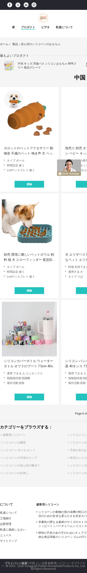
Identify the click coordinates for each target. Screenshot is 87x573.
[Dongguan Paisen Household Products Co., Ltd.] (43, 18)
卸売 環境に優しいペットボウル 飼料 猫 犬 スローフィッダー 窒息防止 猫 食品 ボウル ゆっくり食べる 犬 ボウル (29, 257)
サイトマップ (8, 540)
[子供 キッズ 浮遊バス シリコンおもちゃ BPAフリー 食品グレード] (9, 65)
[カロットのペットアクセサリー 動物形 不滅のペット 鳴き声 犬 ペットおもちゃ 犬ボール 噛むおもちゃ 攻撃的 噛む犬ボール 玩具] (29, 116)
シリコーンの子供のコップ (20, 457)
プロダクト (28, 27)
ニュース (5, 535)
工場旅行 (5, 518)
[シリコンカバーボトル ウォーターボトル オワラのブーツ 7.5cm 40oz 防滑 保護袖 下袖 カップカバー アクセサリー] (29, 329)
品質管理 (5, 524)
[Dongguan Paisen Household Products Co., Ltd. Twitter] (18, 5)
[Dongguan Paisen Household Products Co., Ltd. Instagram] (34, 4)
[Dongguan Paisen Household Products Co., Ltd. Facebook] (9, 4)
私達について (64, 27)
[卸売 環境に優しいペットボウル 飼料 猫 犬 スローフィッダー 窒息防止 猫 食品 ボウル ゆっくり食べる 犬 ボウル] (29, 222)
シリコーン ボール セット (19, 450)
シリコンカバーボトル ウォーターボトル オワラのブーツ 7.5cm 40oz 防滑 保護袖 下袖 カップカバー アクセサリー (29, 364)
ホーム (4, 44)
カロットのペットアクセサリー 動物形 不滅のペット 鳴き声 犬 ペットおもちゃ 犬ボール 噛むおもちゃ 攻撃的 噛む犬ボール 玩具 (29, 151)
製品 (15, 44)
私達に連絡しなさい (13, 529)
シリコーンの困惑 (14, 442)
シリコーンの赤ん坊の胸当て (21, 465)
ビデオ (45, 27)
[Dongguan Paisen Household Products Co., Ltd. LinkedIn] (26, 4)
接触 (29, 184)
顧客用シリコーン (14, 434)
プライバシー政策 (16, 563)
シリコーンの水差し (16, 473)
